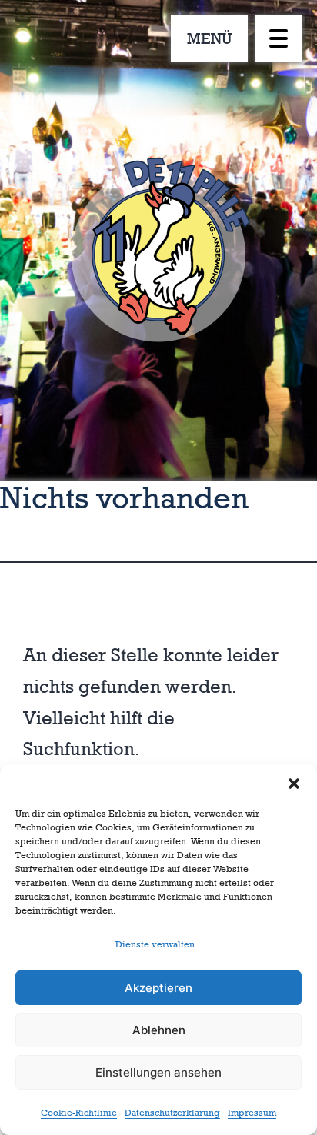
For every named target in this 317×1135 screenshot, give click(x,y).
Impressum (252, 1112)
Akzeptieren (158, 987)
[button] (294, 783)
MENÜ (209, 38)
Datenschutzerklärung (172, 1112)
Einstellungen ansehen (158, 1072)
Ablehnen (158, 1030)
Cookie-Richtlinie (79, 1112)
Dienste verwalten (155, 944)
